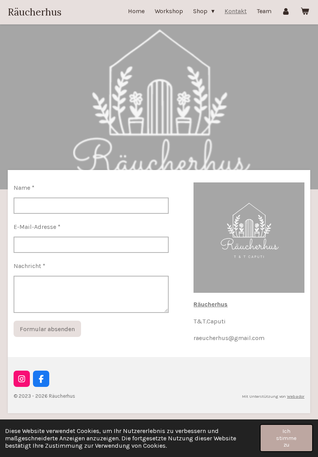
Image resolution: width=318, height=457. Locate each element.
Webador (295, 396)
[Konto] (286, 11)
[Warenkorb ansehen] (305, 11)
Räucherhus (35, 12)
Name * (24, 187)
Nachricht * (29, 266)
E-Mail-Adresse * (37, 226)
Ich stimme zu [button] (286, 438)
